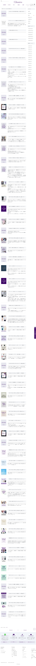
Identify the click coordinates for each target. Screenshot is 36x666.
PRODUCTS (30, 17)
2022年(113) (30, 53)
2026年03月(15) (30, 38)
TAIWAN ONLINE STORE (4, 662)
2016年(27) (30, 65)
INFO (29, 15)
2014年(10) (30, 69)
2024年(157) (30, 49)
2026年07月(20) (30, 30)
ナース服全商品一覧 (14, 652)
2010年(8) (29, 77)
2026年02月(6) (30, 40)
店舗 (23, 650)
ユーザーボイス (24, 657)
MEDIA (29, 23)
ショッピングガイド (3, 651)
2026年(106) (30, 45)
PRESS (29, 21)
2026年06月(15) (30, 32)
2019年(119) (30, 59)
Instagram (25, 630)
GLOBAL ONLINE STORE (11, 662)
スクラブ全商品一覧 (14, 651)
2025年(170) (30, 47)
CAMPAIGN (30, 19)
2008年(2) (29, 81)
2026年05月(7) (30, 34)
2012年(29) (30, 73)
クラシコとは (24, 656)
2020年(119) (30, 57)
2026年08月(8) (30, 28)
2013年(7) (29, 71)
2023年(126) (30, 51)
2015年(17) (30, 67)
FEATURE (29, 13)
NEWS (29, 11)
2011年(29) (30, 75)
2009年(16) (30, 79)
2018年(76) (30, 61)
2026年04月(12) (30, 36)
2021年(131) (30, 55)
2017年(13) (30, 63)
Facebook (10, 630)
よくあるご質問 (3, 652)
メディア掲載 (33, 656)
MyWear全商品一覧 (14, 654)
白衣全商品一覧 (14, 650)
